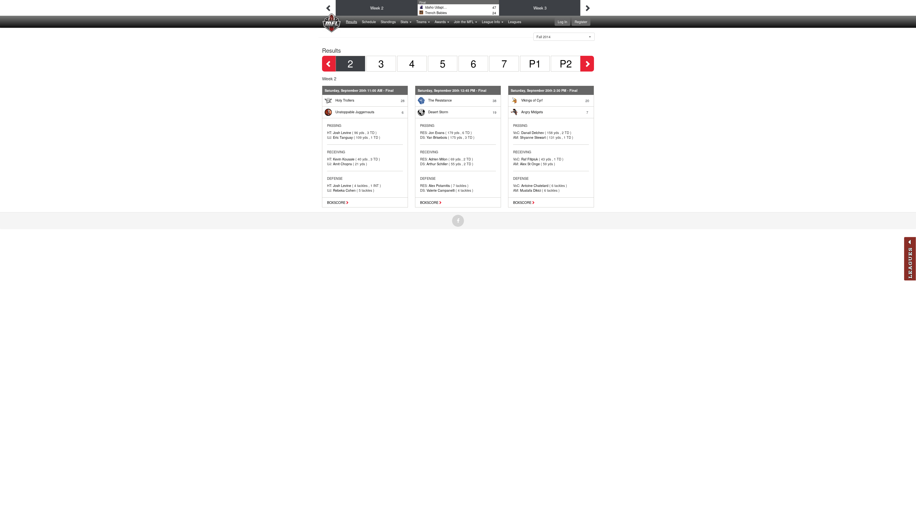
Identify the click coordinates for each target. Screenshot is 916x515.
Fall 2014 (543, 36)
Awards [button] (441, 21)
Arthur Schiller (438, 163)
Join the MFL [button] (464, 21)
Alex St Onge (530, 163)
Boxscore (336, 202)
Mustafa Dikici (531, 190)
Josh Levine (342, 132)
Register (581, 21)
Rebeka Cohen (345, 190)
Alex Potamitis (440, 185)
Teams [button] (421, 21)
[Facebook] (458, 221)
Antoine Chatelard (535, 185)
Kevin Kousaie (344, 159)
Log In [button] (562, 21)
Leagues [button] (514, 21)
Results (351, 21)
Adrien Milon (438, 159)
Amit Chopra (343, 163)
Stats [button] (405, 21)
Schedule (369, 21)
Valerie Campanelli (441, 190)
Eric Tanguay (343, 137)
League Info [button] (491, 21)
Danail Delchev (533, 132)
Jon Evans (437, 132)
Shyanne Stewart (533, 137)
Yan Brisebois (437, 137)
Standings (388, 21)
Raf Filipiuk (530, 159)
